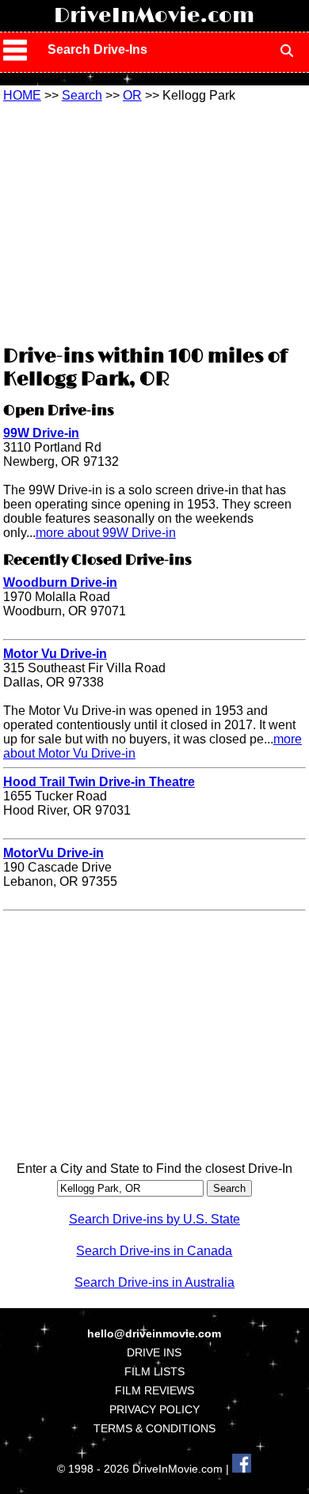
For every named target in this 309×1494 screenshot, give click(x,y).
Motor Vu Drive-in (55, 653)
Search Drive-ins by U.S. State (154, 1219)
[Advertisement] (154, 221)
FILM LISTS (154, 1371)
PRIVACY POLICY (154, 1409)
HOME (22, 95)
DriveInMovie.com (154, 15)
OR (132, 95)
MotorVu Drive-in (53, 853)
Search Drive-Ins (97, 49)
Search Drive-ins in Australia (154, 1282)
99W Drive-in (41, 433)
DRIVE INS (154, 1352)
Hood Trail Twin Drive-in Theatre (99, 782)
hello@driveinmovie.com (154, 1333)
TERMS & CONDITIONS (154, 1428)
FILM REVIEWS (154, 1390)
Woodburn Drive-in (60, 582)
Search (82, 95)
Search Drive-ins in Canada (154, 1251)
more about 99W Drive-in (106, 532)
